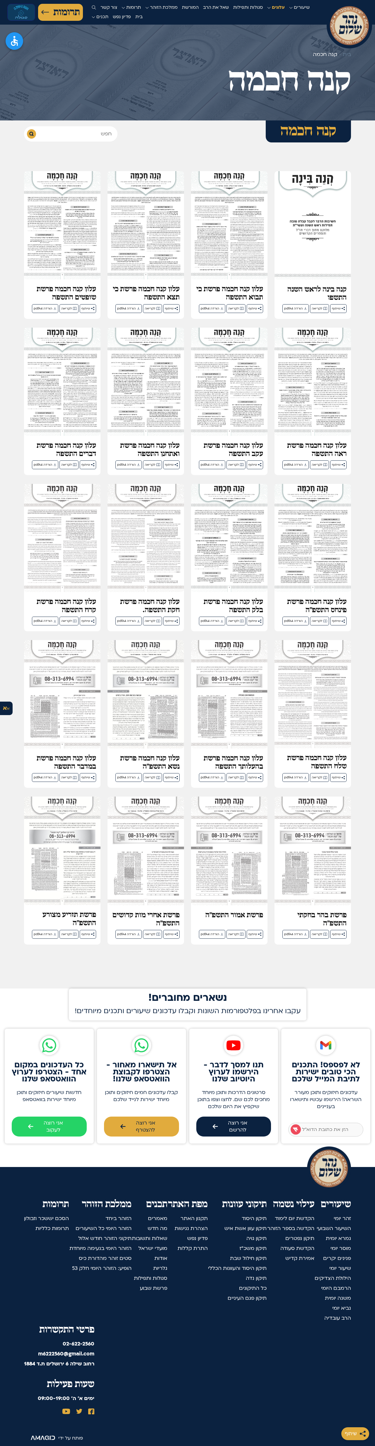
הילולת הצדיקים (333, 1278)
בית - (344, 54)
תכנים (101, 16)
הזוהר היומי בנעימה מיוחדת (100, 1248)
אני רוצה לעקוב (53, 1126)
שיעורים (301, 7)
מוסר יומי (340, 1248)
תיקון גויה (256, 1238)
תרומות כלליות (52, 1228)
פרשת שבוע (153, 1288)
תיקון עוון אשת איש (245, 1228)
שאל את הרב (216, 7)
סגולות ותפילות (248, 7)
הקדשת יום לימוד (294, 1218)
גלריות (160, 1268)
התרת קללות (193, 1248)
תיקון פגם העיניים (247, 1298)
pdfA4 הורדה (293, 309)
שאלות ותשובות (149, 1238)
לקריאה (317, 309)
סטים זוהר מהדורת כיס (105, 1258)
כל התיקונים (253, 1288)
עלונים (278, 7)
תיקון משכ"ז (253, 1248)
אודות (160, 1258)
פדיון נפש (122, 16)
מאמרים (157, 1218)
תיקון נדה (256, 1278)
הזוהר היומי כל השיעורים (104, 1228)
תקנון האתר (194, 1218)
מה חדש (157, 1228)
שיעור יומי (340, 1268)
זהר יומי (342, 1218)
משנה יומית (338, 1298)
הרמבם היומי (336, 1288)
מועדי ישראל (152, 1248)
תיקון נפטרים (299, 1238)
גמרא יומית (338, 1238)
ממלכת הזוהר (163, 7)
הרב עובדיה (337, 1318)
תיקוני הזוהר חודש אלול (105, 1238)
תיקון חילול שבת (248, 1258)
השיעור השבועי (334, 1228)
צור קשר (108, 7)
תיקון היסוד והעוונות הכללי (237, 1268)
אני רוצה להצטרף (145, 1126)
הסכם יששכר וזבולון (46, 1218)
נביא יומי (341, 1308)
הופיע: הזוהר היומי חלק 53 (102, 1268)
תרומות (66, 12)
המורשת (190, 7)
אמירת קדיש (299, 1258)
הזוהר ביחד (118, 1218)
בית (139, 16)
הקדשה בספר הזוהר (290, 1228)
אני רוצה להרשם (237, 1126)
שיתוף (351, 1433)
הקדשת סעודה (297, 1248)
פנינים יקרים (337, 1258)
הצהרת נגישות (191, 1228)
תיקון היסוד (254, 1218)
